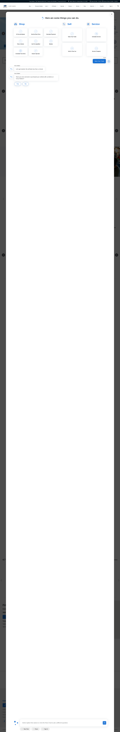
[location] (68, 1)
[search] (118, 6)
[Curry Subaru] (10, 6)
